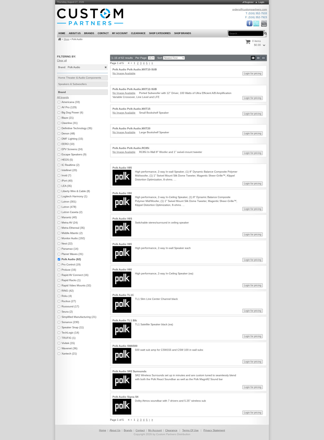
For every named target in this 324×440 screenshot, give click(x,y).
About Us (115, 430)
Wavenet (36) (69, 348)
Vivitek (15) (68, 343)
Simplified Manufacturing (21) (79, 316)
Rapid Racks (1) (71, 280)
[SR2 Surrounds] (121, 381)
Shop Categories (160, 33)
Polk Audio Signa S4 (125, 396)
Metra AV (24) (70, 222)
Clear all (62, 60)
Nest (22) (67, 243)
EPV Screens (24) (72, 149)
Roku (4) (67, 295)
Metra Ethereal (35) (73, 227)
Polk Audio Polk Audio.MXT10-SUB (134, 69)
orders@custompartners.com (249, 9)
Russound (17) (70, 306)
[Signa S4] (121, 407)
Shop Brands (182, 33)
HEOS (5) (67, 159)
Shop (66, 39)
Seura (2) (67, 311)
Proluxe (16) (69, 269)
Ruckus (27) (69, 301)
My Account (155, 430)
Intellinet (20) (69, 170)
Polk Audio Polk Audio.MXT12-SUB (134, 89)
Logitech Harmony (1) (74, 196)
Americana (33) (71, 102)
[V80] (121, 203)
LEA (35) (67, 185)
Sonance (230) (70, 322)
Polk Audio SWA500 (124, 345)
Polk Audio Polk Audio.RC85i (130, 148)
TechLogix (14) (70, 332)
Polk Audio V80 (122, 193)
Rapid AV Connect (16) (75, 274)
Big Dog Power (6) (72, 112)
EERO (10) (68, 143)
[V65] (121, 254)
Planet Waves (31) (72, 253)
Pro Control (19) (71, 264)
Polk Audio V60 (122, 269)
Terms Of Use (190, 430)
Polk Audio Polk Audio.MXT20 (131, 128)
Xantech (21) (69, 353)
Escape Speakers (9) (74, 154)
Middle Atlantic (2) (72, 233)
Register (249, 2)
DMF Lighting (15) (72, 138)
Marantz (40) (69, 217)
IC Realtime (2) (71, 164)
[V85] (121, 177)
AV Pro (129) (69, 107)
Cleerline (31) (70, 122)
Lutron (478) (69, 206)
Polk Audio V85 (122, 167)
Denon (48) (68, 133)
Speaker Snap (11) (73, 327)
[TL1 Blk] (121, 330)
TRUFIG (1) (69, 337)
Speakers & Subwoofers (72, 84)
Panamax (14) (70, 248)
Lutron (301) (69, 201)
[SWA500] (121, 356)
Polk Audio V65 (122, 244)
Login (261, 2)
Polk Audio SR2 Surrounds (129, 371)
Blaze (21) (68, 117)
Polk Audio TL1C (123, 294)
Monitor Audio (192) (73, 238)
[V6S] (121, 228)
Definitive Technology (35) (77, 128)
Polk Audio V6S (122, 218)
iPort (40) (67, 180)
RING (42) (68, 290)
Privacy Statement (214, 430)
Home (102, 430)
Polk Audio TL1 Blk (124, 320)
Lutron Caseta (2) (72, 212)
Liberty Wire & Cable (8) (76, 191)
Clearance (171, 430)
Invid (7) (66, 175)
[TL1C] (121, 305)
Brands (128, 430)
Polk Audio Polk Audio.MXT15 (131, 108)
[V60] (121, 279)
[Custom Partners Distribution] (90, 16)
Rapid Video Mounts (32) (76, 285)
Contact (140, 430)
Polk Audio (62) (71, 259)
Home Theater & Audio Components (79, 77)
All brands (63, 97)
